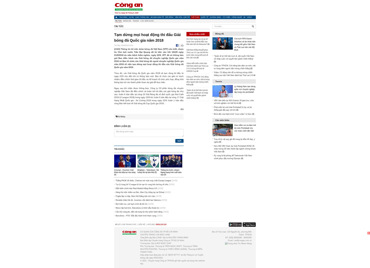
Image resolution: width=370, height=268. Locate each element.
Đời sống (169, 17)
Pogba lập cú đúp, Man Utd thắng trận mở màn (135, 196)
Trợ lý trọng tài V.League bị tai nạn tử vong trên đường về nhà (142, 184)
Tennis (136, 21)
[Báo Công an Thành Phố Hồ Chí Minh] (116, 17)
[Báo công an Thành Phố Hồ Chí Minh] (128, 6)
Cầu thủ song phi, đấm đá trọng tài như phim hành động (139, 212)
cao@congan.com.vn (243, 240)
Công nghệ (237, 17)
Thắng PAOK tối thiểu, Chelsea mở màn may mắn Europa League (143, 180)
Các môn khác (147, 21)
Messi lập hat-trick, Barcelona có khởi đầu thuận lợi (137, 208)
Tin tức (118, 21)
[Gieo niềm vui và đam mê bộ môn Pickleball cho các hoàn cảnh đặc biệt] (222, 130)
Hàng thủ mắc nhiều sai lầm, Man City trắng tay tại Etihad (140, 192)
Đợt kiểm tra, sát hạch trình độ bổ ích (131, 204)
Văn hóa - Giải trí (182, 17)
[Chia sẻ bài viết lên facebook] (177, 45)
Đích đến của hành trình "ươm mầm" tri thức (233, 114)
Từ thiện (226, 17)
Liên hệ (141, 224)
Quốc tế (204, 17)
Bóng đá (127, 21)
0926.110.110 (161, 224)
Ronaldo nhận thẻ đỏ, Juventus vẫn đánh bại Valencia (138, 200)
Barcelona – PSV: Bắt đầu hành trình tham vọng (136, 216)
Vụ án (131, 17)
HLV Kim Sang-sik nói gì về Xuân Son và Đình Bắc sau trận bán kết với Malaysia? (197, 41)
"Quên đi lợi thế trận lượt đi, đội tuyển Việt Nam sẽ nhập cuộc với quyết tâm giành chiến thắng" (234, 57)
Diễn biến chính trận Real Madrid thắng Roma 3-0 (136, 188)
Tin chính (123, 17)
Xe (244, 17)
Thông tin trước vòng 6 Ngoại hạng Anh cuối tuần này (171, 172)
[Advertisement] (348, 250)
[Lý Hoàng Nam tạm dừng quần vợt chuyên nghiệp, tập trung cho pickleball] (222, 91)
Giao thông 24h (142, 17)
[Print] (182, 45)
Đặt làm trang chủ (126, 224)
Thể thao (195, 17)
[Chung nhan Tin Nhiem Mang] (238, 243)
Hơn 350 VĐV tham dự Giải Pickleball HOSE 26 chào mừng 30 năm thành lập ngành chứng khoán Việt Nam (235, 149)
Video (249, 17)
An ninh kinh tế (157, 17)
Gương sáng (215, 17)
